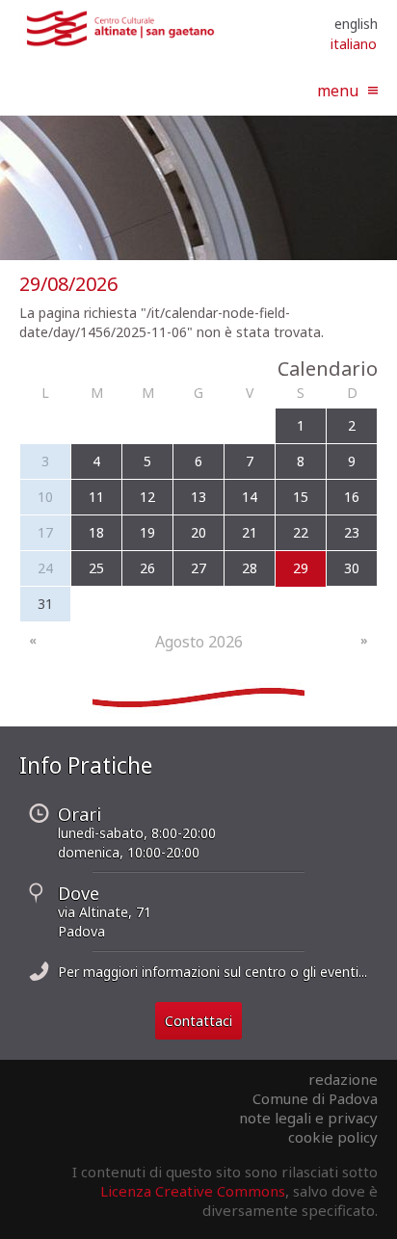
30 (351, 568)
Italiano (354, 44)
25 (96, 568)
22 (300, 532)
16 (351, 497)
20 (198, 532)
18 (96, 532)
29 (300, 568)
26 (147, 568)
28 (249, 568)
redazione (343, 1079)
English (356, 23)
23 (351, 532)
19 (147, 532)
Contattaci (198, 1021)
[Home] (120, 42)
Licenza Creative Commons (192, 1190)
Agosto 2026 (199, 641)
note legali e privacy (308, 1117)
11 (96, 497)
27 (198, 568)
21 (249, 532)
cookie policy (333, 1137)
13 (198, 497)
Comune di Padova (315, 1098)
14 (249, 497)
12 (147, 497)
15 (300, 497)
